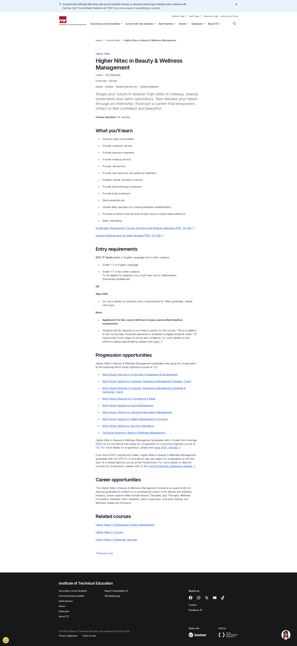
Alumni (62, 606)
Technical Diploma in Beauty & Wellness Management (133, 432)
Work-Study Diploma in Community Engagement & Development (140, 374)
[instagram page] (198, 598)
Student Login (178, 16)
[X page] (207, 598)
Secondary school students (73, 591)
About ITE (64, 616)
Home (99, 40)
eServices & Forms (229, 16)
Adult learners (66, 601)
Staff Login (194, 16)
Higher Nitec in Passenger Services (116, 539)
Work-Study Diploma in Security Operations (128, 425)
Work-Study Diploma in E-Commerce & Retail (128, 398)
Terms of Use (89, 635)
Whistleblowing (112, 596)
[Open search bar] (234, 23)
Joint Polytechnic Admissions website (170, 466)
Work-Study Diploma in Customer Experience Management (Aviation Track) (146, 381)
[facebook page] (190, 598)
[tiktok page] (223, 598)
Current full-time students (71, 596)
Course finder (113, 40)
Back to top (106, 553)
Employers (64, 611)
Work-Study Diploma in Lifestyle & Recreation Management (137, 412)
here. (157, 341)
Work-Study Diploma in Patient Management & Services (135, 419)
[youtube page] (215, 598)
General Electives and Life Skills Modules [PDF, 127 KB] (128, 235)
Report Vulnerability (115, 591)
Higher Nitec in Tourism (109, 532)
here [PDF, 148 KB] (166, 447)
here (111, 305)
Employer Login (211, 16)
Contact (193, 605)
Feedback (194, 610)
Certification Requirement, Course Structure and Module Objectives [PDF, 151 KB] (144, 228)
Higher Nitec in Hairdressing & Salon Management (125, 524)
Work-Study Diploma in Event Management (127, 405)
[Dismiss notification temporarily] (236, 4)
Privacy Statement (68, 635)
